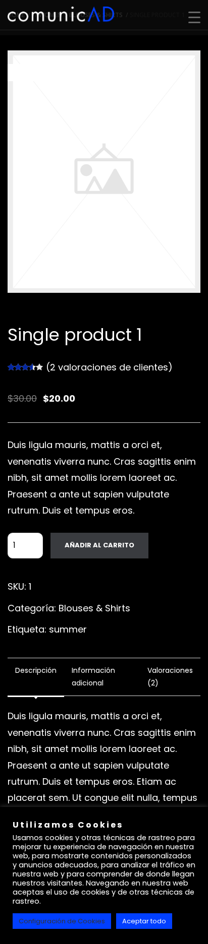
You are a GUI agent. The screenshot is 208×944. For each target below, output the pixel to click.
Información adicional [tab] (93, 676)
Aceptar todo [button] (144, 921)
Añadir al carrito (99, 545)
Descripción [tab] (36, 670)
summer (68, 629)
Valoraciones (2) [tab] (170, 676)
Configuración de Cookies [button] (62, 921)
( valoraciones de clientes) (109, 367)
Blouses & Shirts (94, 608)
